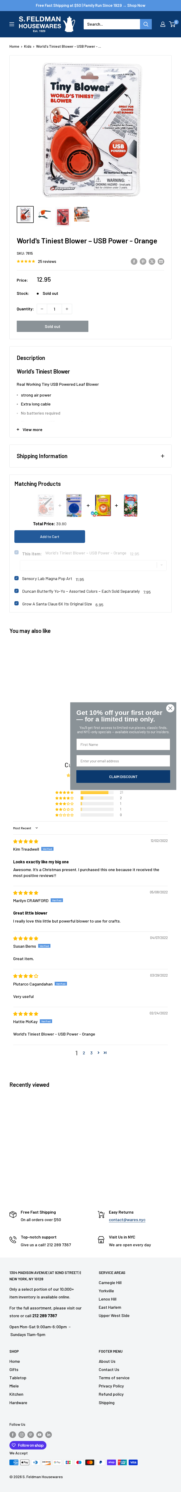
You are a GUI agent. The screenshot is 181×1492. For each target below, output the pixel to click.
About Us (107, 1361)
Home (14, 46)
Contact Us (109, 1369)
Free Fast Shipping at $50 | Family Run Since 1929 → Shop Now (90, 5)
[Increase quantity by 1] (67, 309)
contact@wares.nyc (127, 1219)
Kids (27, 46)
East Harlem (110, 1307)
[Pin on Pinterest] (143, 261)
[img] (25, 841)
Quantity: (25, 308)
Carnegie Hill (110, 1282)
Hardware (18, 1402)
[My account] (162, 24)
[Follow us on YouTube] (39, 1434)
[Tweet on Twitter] (152, 261)
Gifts (13, 1369)
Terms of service (114, 1377)
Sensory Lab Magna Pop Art (47, 578)
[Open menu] (11, 24)
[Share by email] (161, 261)
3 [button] (91, 1052)
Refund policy (111, 1394)
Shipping (107, 1402)
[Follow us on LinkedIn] (48, 1434)
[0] (172, 24)
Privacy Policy (111, 1385)
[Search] (146, 24)
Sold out (52, 326)
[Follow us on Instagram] (21, 1434)
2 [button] (84, 1052)
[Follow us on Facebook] (12, 1434)
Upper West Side (114, 1315)
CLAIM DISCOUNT (123, 776)
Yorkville (106, 1290)
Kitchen (16, 1394)
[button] (64, 792)
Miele (14, 1385)
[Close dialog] (170, 708)
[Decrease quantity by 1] (42, 309)
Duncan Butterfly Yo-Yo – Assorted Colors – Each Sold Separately (81, 591)
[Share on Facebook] (134, 261)
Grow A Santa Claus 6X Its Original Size (57, 603)
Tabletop (17, 1377)
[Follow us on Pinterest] (30, 1434)
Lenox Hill (107, 1298)
